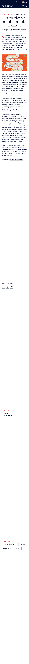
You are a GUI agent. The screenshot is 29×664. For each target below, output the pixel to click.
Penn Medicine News (16, 159)
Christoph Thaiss (7, 108)
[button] (14, 62)
